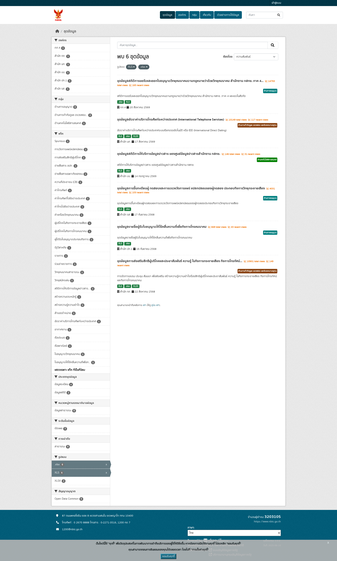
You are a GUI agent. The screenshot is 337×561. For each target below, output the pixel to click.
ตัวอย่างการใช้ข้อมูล (228, 15)
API (144, 305)
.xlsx (120, 102)
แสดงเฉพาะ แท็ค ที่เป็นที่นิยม (70, 370)
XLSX (135, 136)
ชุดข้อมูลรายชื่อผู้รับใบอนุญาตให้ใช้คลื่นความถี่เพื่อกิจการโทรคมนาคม (162, 226)
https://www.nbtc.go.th (267, 522)
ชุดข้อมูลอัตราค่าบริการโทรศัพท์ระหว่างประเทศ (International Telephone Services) (171, 119)
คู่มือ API (155, 305)
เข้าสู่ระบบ (276, 3)
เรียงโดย (227, 57)
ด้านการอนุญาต (270, 91)
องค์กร (182, 15)
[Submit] (279, 15)
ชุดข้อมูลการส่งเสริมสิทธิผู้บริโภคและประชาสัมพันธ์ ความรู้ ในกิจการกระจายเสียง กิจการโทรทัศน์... (180, 261)
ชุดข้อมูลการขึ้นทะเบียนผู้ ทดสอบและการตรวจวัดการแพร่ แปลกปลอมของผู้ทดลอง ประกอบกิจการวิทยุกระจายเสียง (191, 188)
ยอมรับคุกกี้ (168, 556)
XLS (128, 102)
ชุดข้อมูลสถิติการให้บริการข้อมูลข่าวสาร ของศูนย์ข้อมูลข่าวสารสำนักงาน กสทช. (169, 153)
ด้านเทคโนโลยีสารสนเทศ (267, 159)
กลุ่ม (194, 15)
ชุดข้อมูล (167, 15)
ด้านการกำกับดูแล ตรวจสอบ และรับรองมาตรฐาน (257, 125)
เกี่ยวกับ (207, 15)
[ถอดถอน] (134, 67)
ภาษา (191, 528)
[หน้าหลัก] (57, 31)
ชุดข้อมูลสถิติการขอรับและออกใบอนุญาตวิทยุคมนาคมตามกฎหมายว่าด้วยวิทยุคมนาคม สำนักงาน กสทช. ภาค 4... (190, 80)
